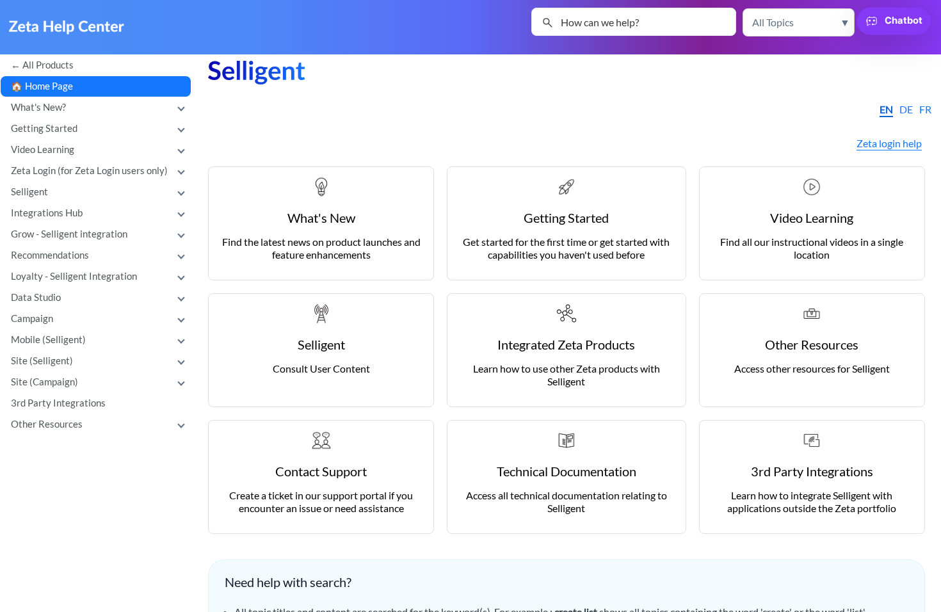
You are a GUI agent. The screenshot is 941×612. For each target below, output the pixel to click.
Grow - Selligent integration (69, 234)
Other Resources (47, 424)
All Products (48, 65)
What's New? (38, 107)
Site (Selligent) (42, 360)
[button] (799, 22)
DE (906, 109)
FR (925, 109)
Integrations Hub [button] (47, 212)
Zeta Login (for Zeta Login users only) (89, 170)
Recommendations (50, 255)
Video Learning (42, 149)
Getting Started (44, 128)
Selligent (29, 191)
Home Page (49, 86)
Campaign (32, 318)
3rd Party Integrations (58, 403)
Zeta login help (889, 143)
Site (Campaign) (44, 381)
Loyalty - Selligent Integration (74, 276)
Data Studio (36, 297)
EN (886, 109)
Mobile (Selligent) (48, 339)
